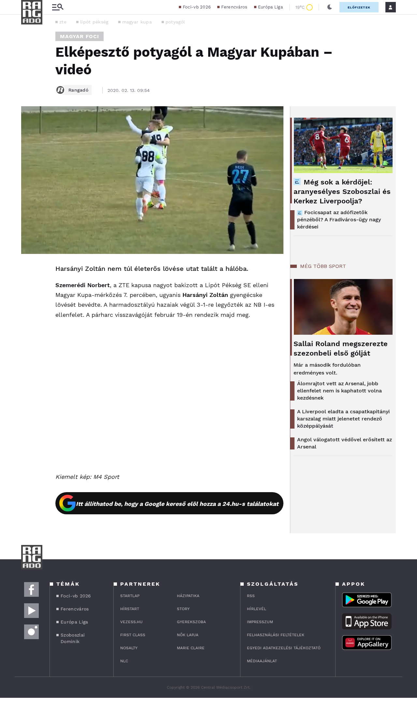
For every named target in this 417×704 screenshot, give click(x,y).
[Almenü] (57, 7)
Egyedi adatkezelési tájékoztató (284, 648)
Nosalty (128, 648)
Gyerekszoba (191, 622)
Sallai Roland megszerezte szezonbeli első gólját (341, 348)
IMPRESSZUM (260, 622)
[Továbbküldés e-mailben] (28, 288)
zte (62, 21)
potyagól (175, 21)
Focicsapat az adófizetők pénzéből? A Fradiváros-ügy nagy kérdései (339, 219)
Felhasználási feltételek (275, 635)
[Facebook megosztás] (28, 271)
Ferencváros (234, 7)
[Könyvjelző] (28, 308)
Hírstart (129, 609)
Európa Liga (270, 7)
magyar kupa (137, 21)
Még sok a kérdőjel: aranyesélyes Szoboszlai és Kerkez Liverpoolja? (342, 191)
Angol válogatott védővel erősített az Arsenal (344, 443)
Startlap (129, 596)
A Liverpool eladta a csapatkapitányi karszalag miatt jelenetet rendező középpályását (343, 418)
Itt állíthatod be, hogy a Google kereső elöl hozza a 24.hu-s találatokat (177, 503)
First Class (132, 635)
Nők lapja (187, 635)
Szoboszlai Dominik (73, 638)
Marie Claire (191, 648)
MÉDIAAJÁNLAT (262, 661)
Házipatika (188, 596)
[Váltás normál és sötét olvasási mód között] (330, 7)
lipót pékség (94, 21)
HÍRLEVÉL (256, 609)
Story (183, 609)
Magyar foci (79, 36)
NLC (124, 661)
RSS (251, 596)
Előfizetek (359, 7)
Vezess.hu (131, 622)
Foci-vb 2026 (197, 7)
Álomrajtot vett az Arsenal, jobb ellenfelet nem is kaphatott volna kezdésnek (339, 390)
